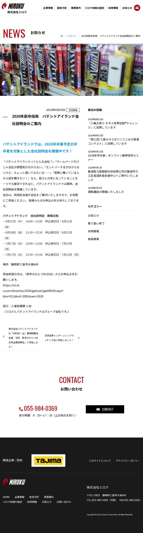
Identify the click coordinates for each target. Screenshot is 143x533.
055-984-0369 (40, 408)
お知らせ (127, 8)
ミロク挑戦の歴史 (94, 8)
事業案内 (76, 8)
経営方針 (62, 8)
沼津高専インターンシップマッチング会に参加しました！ (59, 338)
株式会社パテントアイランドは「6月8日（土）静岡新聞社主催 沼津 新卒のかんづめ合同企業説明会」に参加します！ (23, 337)
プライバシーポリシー (128, 460)
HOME (6, 497)
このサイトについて (100, 460)
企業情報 (48, 8)
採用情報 (113, 8)
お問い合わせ (64, 501)
